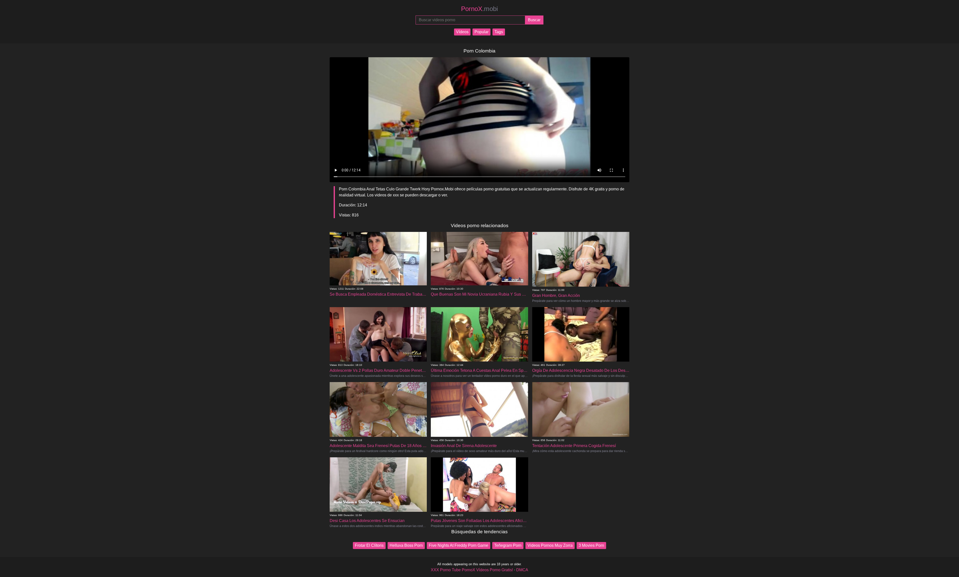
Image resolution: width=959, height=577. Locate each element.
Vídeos (462, 32)
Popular (481, 32)
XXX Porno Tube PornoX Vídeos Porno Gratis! (472, 570)
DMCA (522, 570)
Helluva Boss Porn (406, 545)
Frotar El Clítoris (369, 545)
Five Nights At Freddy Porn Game (458, 545)
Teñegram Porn (507, 545)
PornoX (479, 8)
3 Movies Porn (591, 545)
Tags (498, 32)
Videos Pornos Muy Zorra (550, 545)
